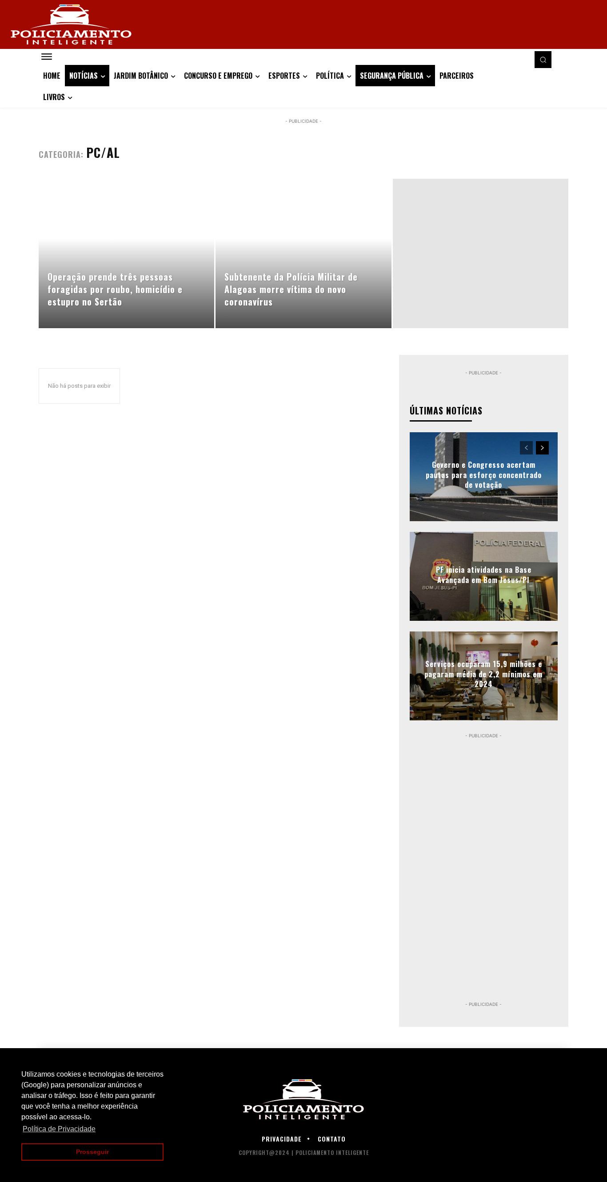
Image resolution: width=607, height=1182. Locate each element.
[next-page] (542, 447)
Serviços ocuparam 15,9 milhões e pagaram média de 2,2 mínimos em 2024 (483, 674)
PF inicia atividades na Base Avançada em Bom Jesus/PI (483, 574)
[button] (543, 59)
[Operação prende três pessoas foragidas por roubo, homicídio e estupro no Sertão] (126, 253)
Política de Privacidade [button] (59, 1129)
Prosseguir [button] (92, 1151)
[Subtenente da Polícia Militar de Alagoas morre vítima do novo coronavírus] (303, 253)
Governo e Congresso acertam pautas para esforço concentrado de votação (484, 475)
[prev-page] (526, 447)
